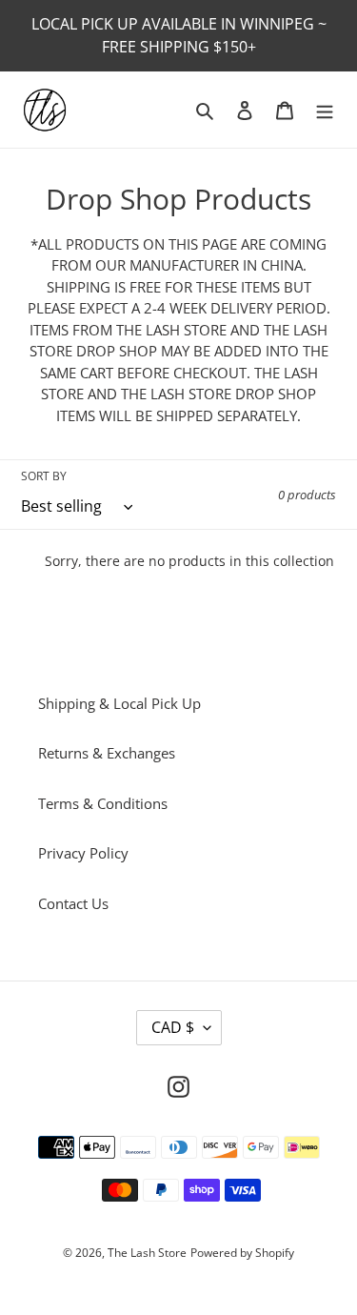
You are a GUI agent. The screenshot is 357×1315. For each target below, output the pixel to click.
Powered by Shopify (242, 1252)
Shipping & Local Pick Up (119, 703)
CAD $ (172, 1027)
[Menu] (325, 110)
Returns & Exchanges (106, 752)
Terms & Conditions (103, 803)
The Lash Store (147, 1252)
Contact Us (73, 903)
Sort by (44, 476)
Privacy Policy (83, 852)
